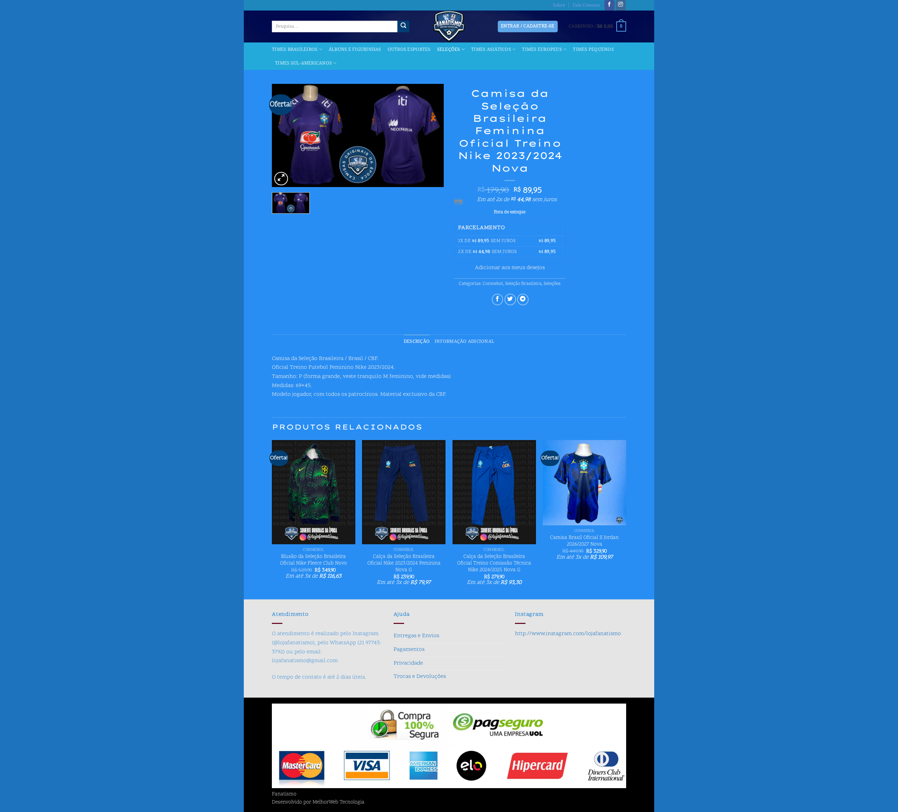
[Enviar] (403, 27)
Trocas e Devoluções (420, 676)
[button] (597, 26)
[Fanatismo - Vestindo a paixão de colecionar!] (449, 26)
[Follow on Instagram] (621, 5)
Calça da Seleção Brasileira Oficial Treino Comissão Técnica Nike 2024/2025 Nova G (494, 563)
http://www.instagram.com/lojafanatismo (568, 634)
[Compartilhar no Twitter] (510, 299)
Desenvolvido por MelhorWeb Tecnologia (318, 802)
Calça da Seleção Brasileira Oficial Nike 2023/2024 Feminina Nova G (404, 563)
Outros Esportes (409, 49)
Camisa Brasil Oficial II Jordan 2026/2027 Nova (584, 541)
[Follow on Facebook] (609, 5)
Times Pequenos (593, 49)
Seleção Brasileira (523, 284)
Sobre (559, 5)
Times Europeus (542, 49)
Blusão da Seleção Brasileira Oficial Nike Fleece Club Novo (313, 560)
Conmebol (493, 284)
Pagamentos (409, 649)
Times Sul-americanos (303, 63)
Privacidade (408, 663)
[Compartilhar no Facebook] (497, 299)
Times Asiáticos (491, 49)
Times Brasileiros (294, 49)
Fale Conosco (586, 5)
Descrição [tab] (417, 341)
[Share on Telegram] (523, 299)
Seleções (448, 49)
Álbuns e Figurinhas (355, 49)
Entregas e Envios (416, 636)
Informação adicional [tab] (464, 341)
